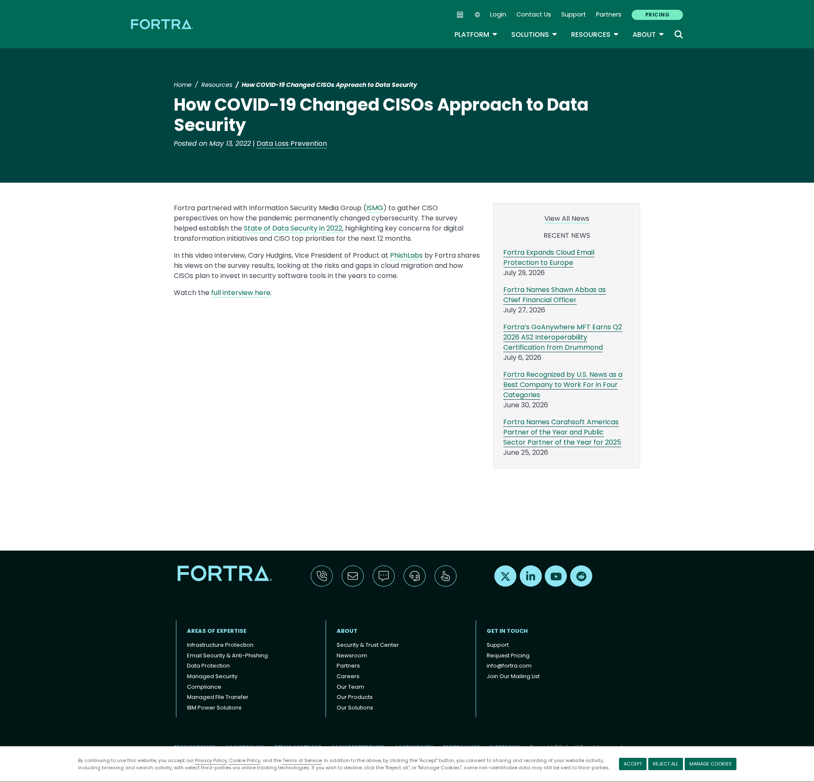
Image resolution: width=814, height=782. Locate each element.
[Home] (163, 24)
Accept (633, 763)
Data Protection (208, 666)
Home (183, 85)
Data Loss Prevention (291, 143)
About (648, 34)
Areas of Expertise (216, 631)
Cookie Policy (244, 760)
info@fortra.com (509, 666)
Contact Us (533, 14)
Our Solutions (355, 708)
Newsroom (352, 655)
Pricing (657, 14)
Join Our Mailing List (513, 676)
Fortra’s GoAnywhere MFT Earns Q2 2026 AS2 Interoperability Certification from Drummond (562, 337)
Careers (348, 676)
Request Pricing (508, 655)
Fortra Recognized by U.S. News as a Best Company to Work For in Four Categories (562, 385)
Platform (476, 34)
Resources (595, 34)
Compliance (204, 687)
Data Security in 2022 (307, 228)
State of (257, 228)
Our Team (350, 687)
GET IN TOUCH (507, 631)
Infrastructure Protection (220, 645)
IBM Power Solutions (214, 708)
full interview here (240, 293)
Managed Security (212, 676)
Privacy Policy (211, 760)
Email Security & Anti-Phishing (227, 655)
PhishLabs (406, 255)
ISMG (374, 208)
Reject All (665, 763)
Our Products (355, 697)
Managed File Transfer (217, 697)
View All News (566, 218)
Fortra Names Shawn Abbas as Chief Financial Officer (554, 295)
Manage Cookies (710, 763)
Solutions (534, 34)
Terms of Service (302, 760)
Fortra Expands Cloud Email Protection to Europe (548, 257)
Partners (609, 14)
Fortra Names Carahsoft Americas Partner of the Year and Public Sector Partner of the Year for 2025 (562, 432)
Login (498, 14)
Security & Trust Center (368, 645)
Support (573, 14)
